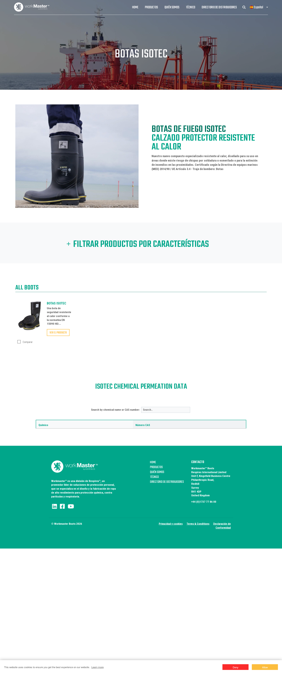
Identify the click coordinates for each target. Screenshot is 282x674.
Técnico (190, 7)
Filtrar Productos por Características (141, 244)
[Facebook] (62, 506)
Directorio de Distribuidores (219, 7)
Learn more (97, 667)
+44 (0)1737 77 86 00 (203, 501)
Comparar (27, 342)
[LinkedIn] (54, 506)
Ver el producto (58, 332)
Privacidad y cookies (171, 523)
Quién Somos (171, 7)
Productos (151, 7)
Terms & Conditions (198, 523)
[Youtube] (71, 506)
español (258, 7)
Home (135, 7)
